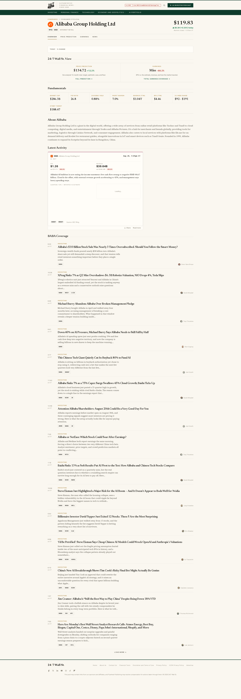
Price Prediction (68, 37)
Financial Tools (124, 665)
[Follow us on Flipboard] (74, 671)
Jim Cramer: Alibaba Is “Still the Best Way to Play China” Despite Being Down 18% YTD (107, 599)
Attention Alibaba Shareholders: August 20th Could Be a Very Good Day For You (103, 409)
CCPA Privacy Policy (176, 665)
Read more (137, 228)
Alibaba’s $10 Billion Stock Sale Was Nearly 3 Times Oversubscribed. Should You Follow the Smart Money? (118, 247)
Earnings (84, 37)
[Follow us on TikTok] (70, 671)
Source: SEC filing (73, 222)
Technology (88, 12)
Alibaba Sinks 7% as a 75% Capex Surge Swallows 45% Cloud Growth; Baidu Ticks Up (106, 383)
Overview (52, 37)
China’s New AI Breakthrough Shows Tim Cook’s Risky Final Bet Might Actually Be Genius (108, 570)
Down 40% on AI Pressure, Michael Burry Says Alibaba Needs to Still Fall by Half (103, 332)
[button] (164, 5)
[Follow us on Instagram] (66, 671)
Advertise (189, 665)
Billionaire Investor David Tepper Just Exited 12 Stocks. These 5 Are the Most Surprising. (108, 517)
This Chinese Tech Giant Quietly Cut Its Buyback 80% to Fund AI (94, 358)
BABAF (53, 222)
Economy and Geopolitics (111, 12)
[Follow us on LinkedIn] (57, 671)
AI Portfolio (135, 12)
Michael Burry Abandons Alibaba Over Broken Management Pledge (96, 304)
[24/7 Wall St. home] (51, 5)
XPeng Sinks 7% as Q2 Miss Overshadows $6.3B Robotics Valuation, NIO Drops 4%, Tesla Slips (111, 275)
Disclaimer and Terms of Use (143, 665)
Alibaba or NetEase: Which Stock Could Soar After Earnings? (92, 437)
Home (95, 665)
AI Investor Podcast (181, 5)
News (95, 37)
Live (144, 5)
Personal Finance (70, 12)
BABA (56, 156)
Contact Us (113, 665)
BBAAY (61, 222)
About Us (103, 665)
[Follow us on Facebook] (49, 671)
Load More (120, 652)
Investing (52, 12)
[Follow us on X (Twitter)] (53, 671)
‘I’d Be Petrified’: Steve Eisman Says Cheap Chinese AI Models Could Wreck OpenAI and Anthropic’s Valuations (120, 542)
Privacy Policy (161, 665)
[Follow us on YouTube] (62, 671)
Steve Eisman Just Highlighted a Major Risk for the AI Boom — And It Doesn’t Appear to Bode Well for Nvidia (119, 491)
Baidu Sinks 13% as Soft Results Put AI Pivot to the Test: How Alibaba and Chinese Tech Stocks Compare (116, 465)
